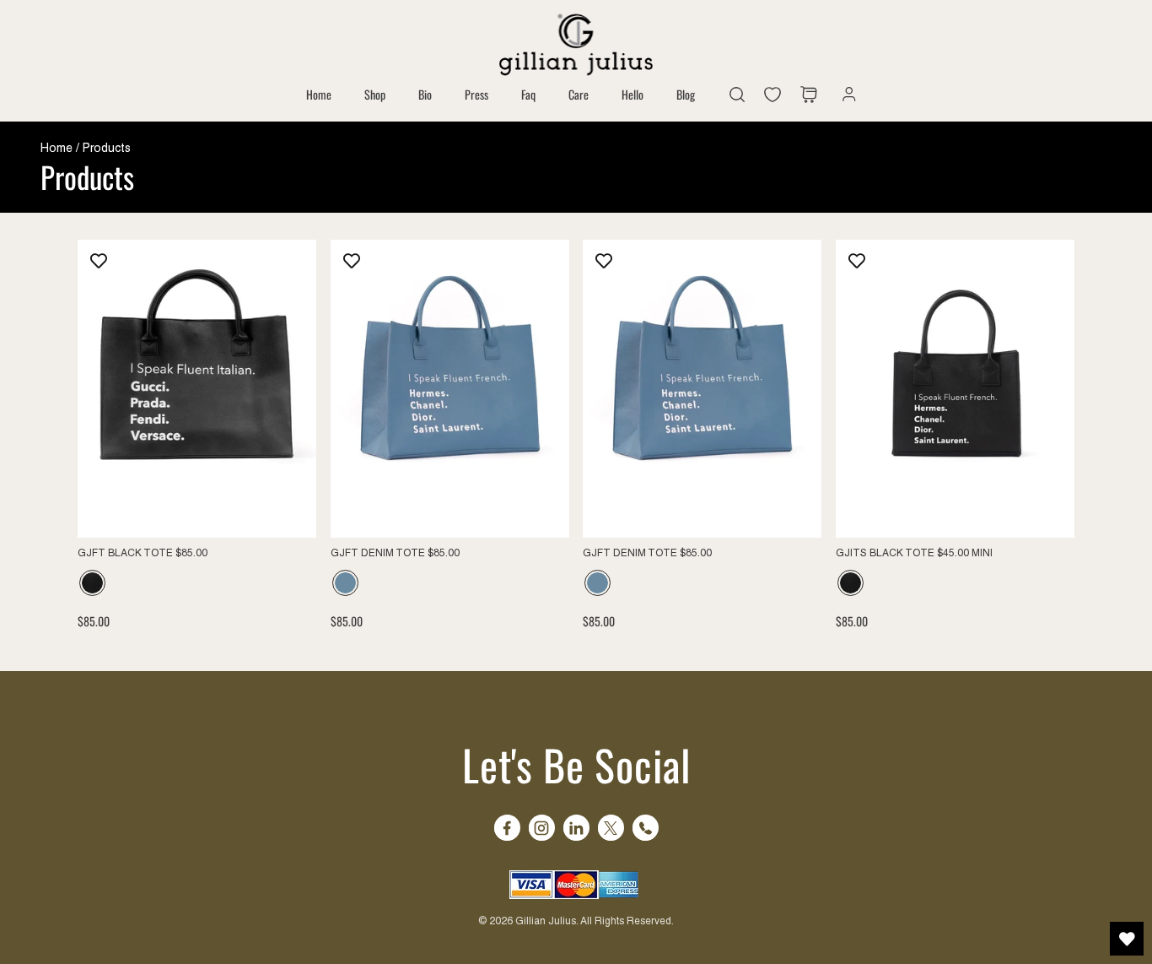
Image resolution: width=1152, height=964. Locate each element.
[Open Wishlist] (1127, 939)
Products (107, 147)
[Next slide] (543, 388)
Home (56, 147)
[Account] (845, 94)
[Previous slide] (356, 388)
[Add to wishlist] (99, 261)
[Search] (737, 94)
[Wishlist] (776, 94)
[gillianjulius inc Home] (576, 42)
